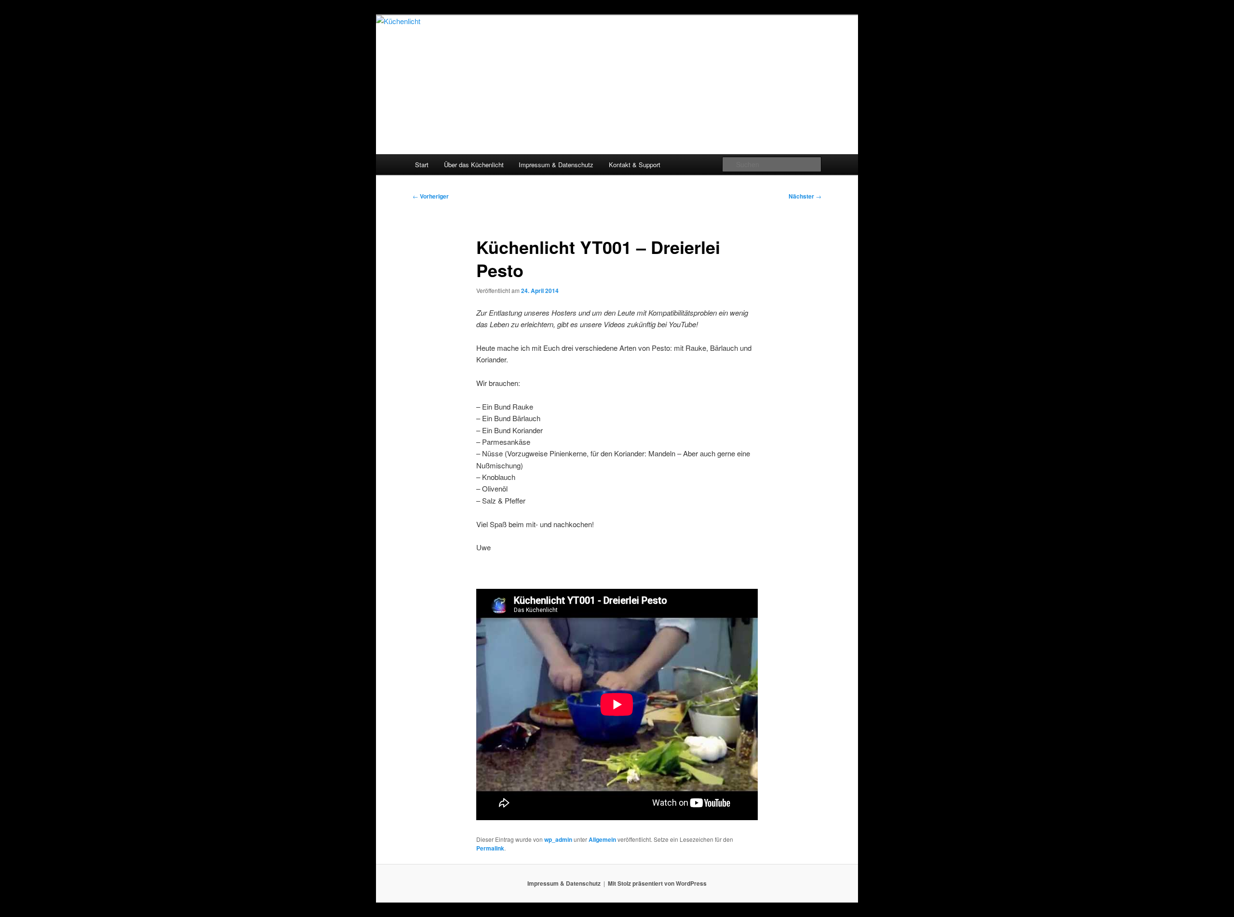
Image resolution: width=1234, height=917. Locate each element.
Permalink (490, 848)
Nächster (805, 196)
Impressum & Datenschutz (556, 164)
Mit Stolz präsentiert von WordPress (657, 883)
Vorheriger (431, 196)
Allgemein (602, 839)
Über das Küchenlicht (474, 164)
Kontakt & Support (634, 164)
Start (422, 164)
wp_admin (558, 839)
